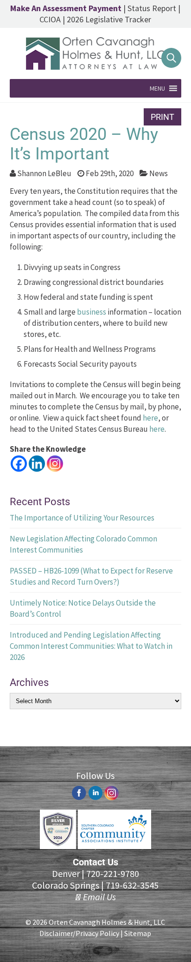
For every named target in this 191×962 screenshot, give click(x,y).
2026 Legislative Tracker (109, 19)
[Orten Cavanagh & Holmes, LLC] (95, 67)
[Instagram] (55, 463)
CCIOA (50, 19)
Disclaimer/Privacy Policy (79, 933)
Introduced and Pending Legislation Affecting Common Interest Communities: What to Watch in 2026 (91, 646)
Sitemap (137, 933)
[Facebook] (19, 463)
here (150, 418)
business (91, 312)
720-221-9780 (112, 873)
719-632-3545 (132, 885)
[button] (157, 88)
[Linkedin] (37, 463)
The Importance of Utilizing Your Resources (82, 518)
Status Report (151, 8)
